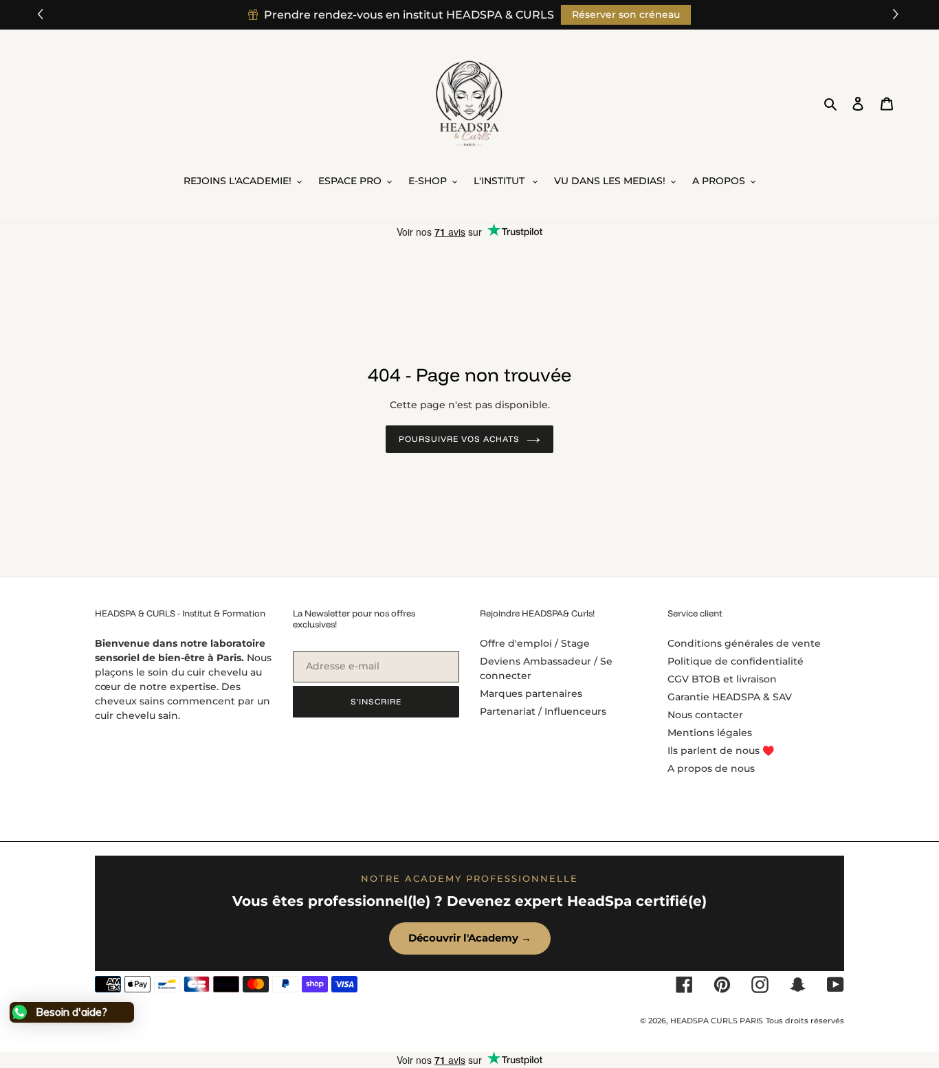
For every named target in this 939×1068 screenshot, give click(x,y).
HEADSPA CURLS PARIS (716, 1020)
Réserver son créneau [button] (626, 14)
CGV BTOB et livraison (722, 679)
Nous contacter (705, 715)
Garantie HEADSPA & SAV (729, 697)
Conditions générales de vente (744, 643)
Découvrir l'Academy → (469, 937)
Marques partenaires (531, 693)
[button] (897, 15)
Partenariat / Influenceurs (543, 711)
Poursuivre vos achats (459, 439)
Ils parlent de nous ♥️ (720, 750)
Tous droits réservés (805, 1020)
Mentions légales (709, 732)
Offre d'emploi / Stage (535, 643)
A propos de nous (711, 768)
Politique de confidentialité (735, 661)
